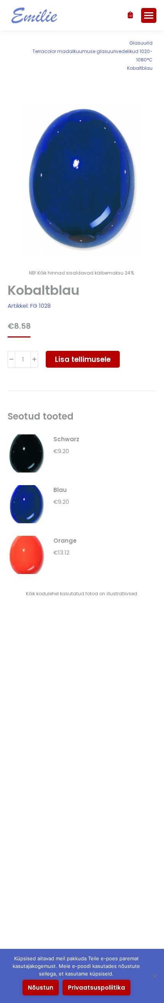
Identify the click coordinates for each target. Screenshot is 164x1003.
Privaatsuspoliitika (96, 988)
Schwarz (66, 439)
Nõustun (40, 988)
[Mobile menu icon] (148, 15)
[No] (154, 976)
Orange (65, 541)
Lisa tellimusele (83, 359)
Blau (60, 490)
